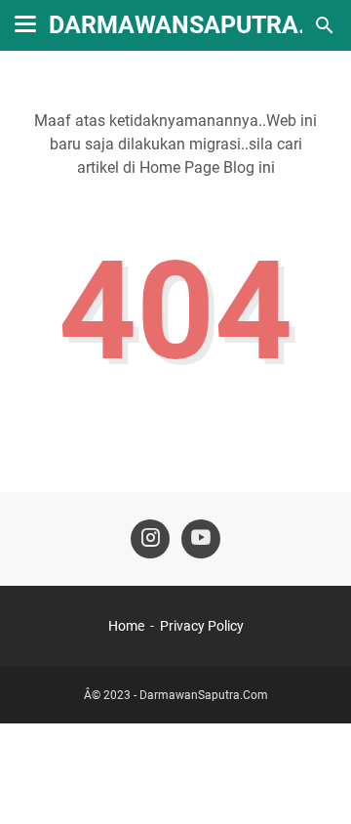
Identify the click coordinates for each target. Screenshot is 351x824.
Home (126, 626)
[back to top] (312, 780)
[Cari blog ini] (324, 25)
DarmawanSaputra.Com (203, 695)
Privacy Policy (202, 626)
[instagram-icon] (150, 538)
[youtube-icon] (200, 538)
